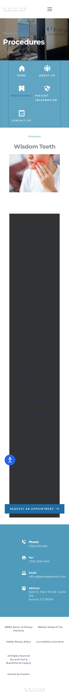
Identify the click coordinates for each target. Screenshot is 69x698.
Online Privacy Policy (19, 642)
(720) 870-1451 (38, 546)
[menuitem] (21, 75)
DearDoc (25, 674)
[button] (49, 9)
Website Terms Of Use (50, 627)
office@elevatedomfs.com (47, 576)
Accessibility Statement (50, 642)
